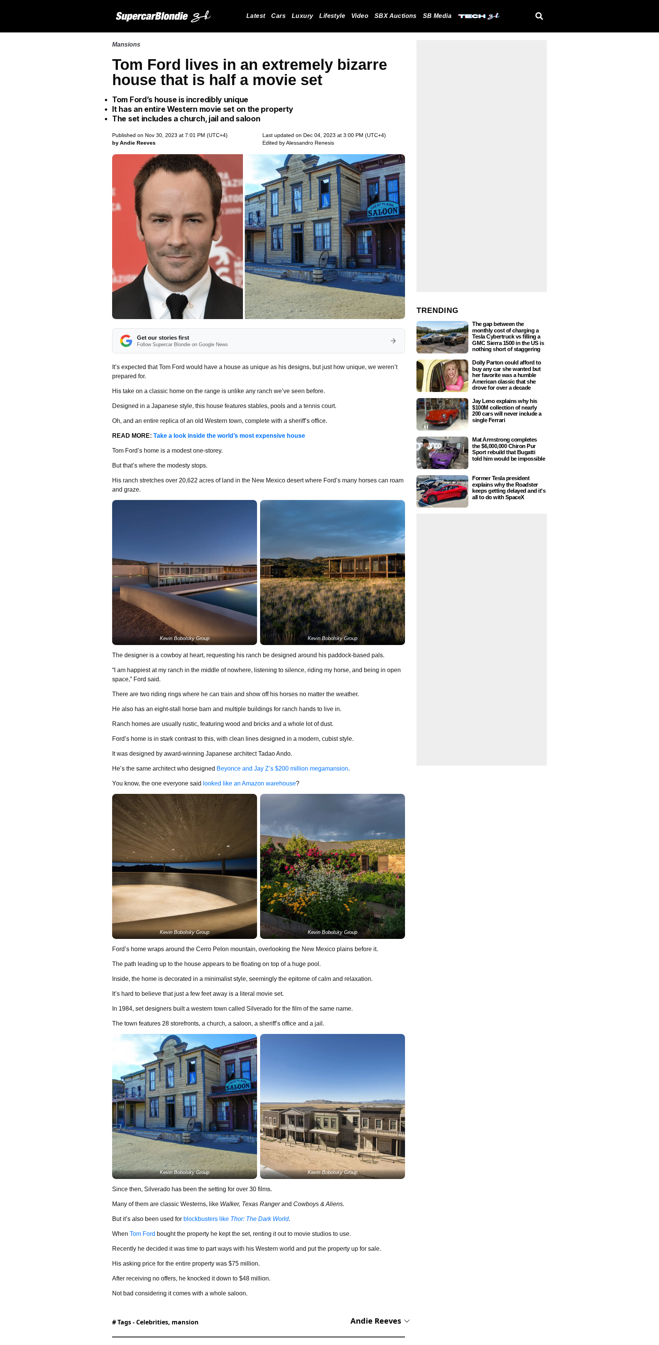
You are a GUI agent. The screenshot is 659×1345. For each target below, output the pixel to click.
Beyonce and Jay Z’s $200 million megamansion (282, 768)
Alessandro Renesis (310, 143)
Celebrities (152, 1322)
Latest (255, 16)
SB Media (437, 16)
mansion (185, 1322)
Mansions (126, 44)
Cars (278, 16)
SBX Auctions (396, 16)
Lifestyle (332, 16)
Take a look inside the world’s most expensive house (229, 435)
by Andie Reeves (134, 143)
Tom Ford (142, 1233)
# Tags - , (155, 1322)
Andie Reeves (375, 1321)
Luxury (302, 16)
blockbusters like (236, 1219)
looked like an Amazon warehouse (249, 783)
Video (359, 16)
